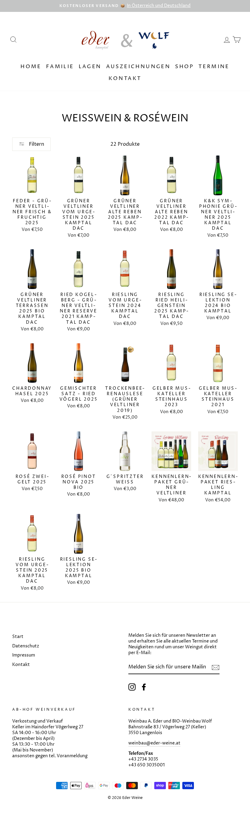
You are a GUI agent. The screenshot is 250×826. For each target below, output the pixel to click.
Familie (60, 66)
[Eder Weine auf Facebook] (144, 687)
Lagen (90, 66)
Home (30, 66)
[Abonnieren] (216, 667)
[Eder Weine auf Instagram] (132, 687)
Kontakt (125, 78)
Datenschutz (25, 646)
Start (17, 637)
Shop (184, 66)
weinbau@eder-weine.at (154, 743)
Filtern (36, 144)
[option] (125, 6)
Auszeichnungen (138, 66)
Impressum (23, 655)
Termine (214, 66)
